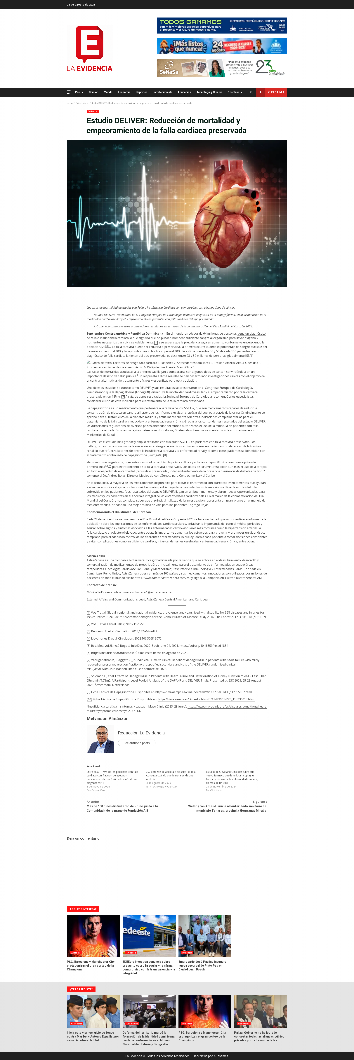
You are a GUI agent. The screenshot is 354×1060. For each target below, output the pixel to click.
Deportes (141, 92)
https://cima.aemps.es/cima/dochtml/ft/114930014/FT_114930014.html (206, 699)
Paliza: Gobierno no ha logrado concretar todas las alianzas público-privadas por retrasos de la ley (260, 1011)
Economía (124, 92)
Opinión (93, 92)
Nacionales (76, 1023)
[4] (109, 345)
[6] (251, 356)
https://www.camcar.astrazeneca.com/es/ (163, 578)
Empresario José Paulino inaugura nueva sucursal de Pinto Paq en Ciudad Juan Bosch (204, 936)
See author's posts (137, 743)
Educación (184, 92)
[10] (89, 699)
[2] (103, 347)
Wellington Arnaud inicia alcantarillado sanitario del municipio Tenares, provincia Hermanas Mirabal (227, 806)
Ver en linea (276, 92)
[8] (165, 455)
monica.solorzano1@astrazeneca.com (147, 592)
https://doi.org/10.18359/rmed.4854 (203, 646)
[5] (247, 356)
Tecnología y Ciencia (209, 92)
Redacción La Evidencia (141, 733)
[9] (88, 692)
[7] (123, 396)
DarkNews (200, 1056)
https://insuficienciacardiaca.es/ (112, 653)
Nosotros (234, 92)
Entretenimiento (163, 92)
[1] (156, 342)
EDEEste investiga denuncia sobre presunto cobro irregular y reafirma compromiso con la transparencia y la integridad (149, 936)
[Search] (251, 92)
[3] (106, 345)
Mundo (108, 92)
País (78, 92)
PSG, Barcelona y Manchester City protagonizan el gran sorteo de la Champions (93, 936)
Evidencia (93, 111)
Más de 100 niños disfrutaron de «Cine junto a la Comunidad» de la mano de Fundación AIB (122, 806)
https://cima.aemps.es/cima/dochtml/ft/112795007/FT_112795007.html (203, 692)
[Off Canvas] (69, 92)
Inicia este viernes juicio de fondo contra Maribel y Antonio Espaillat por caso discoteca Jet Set (93, 1011)
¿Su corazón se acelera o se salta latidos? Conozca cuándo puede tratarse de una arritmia (171, 775)
